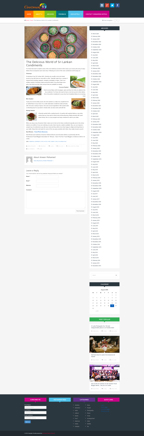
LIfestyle (73, 146)
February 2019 (96, 177)
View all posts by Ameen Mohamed (44, 160)
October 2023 (96, 47)
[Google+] (106, 5)
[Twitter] (112, 5)
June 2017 (95, 196)
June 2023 (95, 57)
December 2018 (97, 183)
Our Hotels (75, 14)
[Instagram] (102, 5)
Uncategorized (90, 418)
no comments (31, 148)
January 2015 (96, 236)
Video (88, 421)
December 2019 (97, 151)
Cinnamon (31, 141)
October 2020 (96, 129)
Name (28, 176)
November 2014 (97, 241)
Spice (56, 141)
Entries (104, 407)
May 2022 (95, 92)
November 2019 (97, 153)
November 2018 (97, 185)
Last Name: (27, 410)
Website (28, 185)
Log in (102, 405)
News (88, 405)
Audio (76, 410)
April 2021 (95, 113)
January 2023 (96, 71)
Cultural (77, 413)
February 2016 (96, 217)
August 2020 (96, 135)
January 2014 (96, 263)
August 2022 (96, 84)
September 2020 (97, 132)
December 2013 (97, 265)
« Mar (96, 311)
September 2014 (97, 247)
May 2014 (95, 252)
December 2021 (97, 105)
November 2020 (97, 127)
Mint (49, 141)
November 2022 (97, 76)
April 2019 (95, 172)
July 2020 (95, 137)
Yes (88, 426)
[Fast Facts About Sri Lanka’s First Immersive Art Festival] (105, 344)
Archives (50, 14)
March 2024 (96, 33)
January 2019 (96, 180)
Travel (77, 146)
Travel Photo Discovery (41, 131)
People (89, 407)
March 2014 (96, 257)
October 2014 (96, 244)
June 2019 (95, 167)
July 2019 (95, 164)
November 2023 (97, 44)
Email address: (28, 415)
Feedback (62, 14)
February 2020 (96, 145)
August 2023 (96, 52)
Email (28, 181)
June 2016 (95, 212)
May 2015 (95, 228)
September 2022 (97, 81)
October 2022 (96, 79)
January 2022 (96, 103)
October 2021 (96, 111)
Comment (29, 189)
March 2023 (96, 65)
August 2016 (96, 207)
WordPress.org (105, 411)
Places (88, 413)
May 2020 (95, 143)
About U (39, 14)
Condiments (37, 141)
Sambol (53, 141)
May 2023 (95, 60)
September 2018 (97, 188)
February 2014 (96, 260)
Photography (90, 410)
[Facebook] (117, 5)
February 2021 (96, 119)
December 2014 (97, 239)
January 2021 (96, 121)
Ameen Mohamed (32, 146)
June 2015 (95, 225)
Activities (77, 405)
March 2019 (96, 175)
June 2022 (95, 89)
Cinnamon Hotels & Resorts (48, 433)
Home (29, 14)
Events (76, 415)
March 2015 (96, 233)
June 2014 (95, 249)
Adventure (77, 407)
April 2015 (95, 231)
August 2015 (96, 223)
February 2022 (96, 100)
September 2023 (97, 49)
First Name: (27, 405)
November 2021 (97, 108)
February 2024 (96, 36)
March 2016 (96, 215)
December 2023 (97, 41)
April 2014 (95, 255)
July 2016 (95, 209)
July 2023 (95, 55)
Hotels (46, 141)
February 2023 (96, 68)
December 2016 (97, 201)
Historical (77, 421)
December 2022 (97, 73)
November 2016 (97, 204)
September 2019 (97, 159)
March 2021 (96, 116)
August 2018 (96, 191)
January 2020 (96, 148)
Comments (105, 409)
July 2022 (95, 87)
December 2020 (97, 124)
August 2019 (96, 161)
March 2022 (96, 97)
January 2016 (96, 220)
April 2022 (95, 95)
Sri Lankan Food (62, 141)
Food (31, 20)
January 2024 (96, 39)
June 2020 (95, 140)
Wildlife (89, 423)
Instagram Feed (60, 399)
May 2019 (95, 169)
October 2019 (96, 156)
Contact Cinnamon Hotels (96, 14)
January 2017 (96, 199)
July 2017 (95, 193)
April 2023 (95, 63)
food (42, 141)
